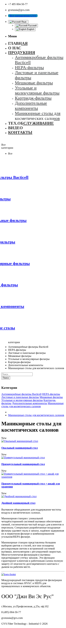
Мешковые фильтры (51, 397)
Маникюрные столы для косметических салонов (32, 405)
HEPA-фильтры (51, 394)
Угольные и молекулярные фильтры (22, 400)
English (30, 29)
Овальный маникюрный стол (19, 447)
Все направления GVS (23, 15)
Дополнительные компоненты (29, 403)
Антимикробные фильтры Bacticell (21, 394)
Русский (32, 25)
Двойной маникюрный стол (18, 503)
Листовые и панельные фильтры (20, 397)
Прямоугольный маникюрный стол (23, 464)
